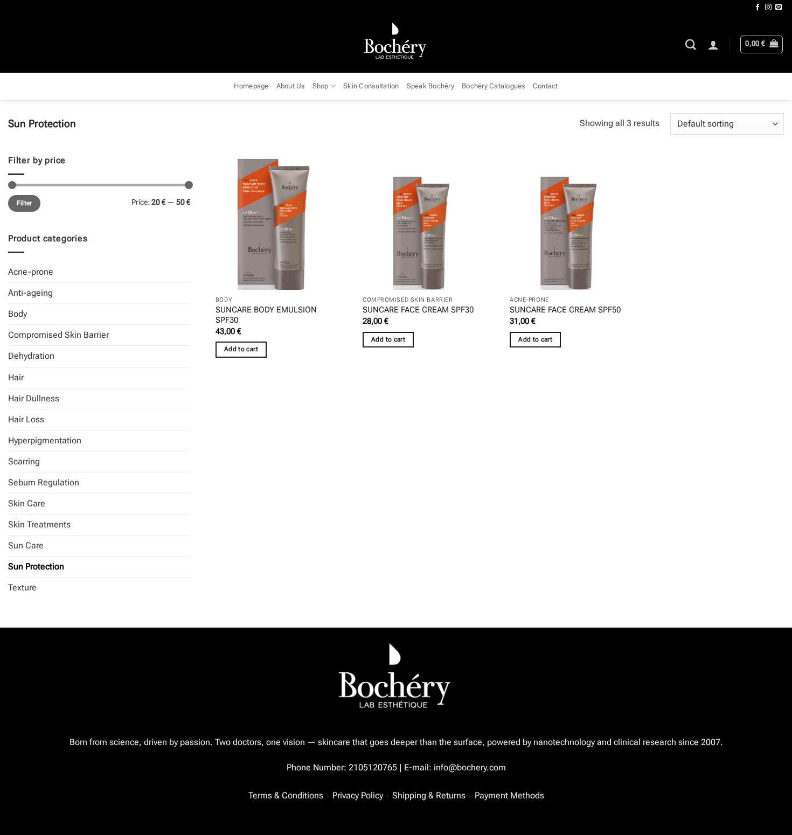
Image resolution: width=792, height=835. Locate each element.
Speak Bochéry (430, 86)
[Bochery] (396, 44)
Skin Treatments (39, 524)
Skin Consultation (371, 86)
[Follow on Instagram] (768, 7)
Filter (24, 203)
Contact (545, 86)
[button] (713, 45)
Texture (22, 587)
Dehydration (31, 356)
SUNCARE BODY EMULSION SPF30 (266, 315)
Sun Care (26, 545)
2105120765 (373, 767)
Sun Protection (36, 566)
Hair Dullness (33, 398)
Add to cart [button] (241, 349)
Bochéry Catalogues (493, 86)
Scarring (24, 461)
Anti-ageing (30, 293)
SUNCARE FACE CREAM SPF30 (418, 310)
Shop (320, 86)
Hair (16, 377)
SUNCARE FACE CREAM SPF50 (565, 310)
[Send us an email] (778, 7)
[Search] (690, 44)
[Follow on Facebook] (757, 7)
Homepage (251, 86)
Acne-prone (30, 272)
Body (17, 314)
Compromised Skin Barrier (58, 335)
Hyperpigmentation (44, 440)
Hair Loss (26, 419)
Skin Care (26, 503)
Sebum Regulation (43, 482)
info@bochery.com (470, 767)
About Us (290, 86)
